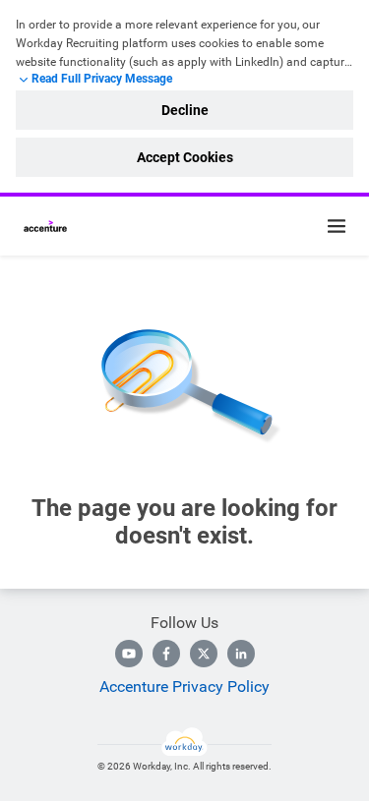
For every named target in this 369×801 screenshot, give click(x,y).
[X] (203, 653)
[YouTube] (129, 653)
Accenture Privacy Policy (184, 686)
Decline (185, 110)
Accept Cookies (185, 157)
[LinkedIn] (241, 653)
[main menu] (336, 226)
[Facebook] (166, 653)
